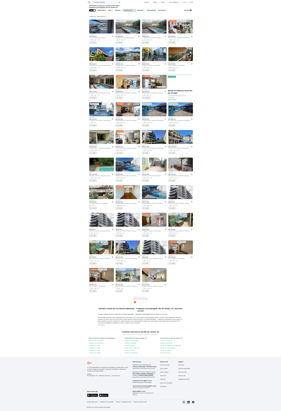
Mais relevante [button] (101, 16)
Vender (163, 2)
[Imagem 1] (101, 59)
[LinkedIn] (188, 402)
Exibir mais (101, 325)
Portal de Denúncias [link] (92, 402)
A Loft (184, 2)
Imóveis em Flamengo (166, 343)
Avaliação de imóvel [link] (183, 379)
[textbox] (106, 2)
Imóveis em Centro (129, 345)
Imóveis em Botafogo (130, 343)
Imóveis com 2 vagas (95, 353)
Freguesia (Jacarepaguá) (151, 334)
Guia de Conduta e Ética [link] (140, 402)
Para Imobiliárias (173, 2)
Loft (124, 334)
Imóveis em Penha (165, 353)
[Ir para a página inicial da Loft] (90, 2)
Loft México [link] (163, 386)
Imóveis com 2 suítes (95, 348)
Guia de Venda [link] (182, 372)
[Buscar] (119, 2)
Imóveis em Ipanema (166, 340)
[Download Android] (92, 395)
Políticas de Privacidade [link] (106, 402)
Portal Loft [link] (181, 365)
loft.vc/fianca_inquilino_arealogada (143, 373)
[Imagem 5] (158, 142)
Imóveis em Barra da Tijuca (132, 348)
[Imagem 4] (104, 142)
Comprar (146, 2)
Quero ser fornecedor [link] (166, 383)
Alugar (155, 2)
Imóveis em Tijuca (129, 350)
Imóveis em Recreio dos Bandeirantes (170, 345)
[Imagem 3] (103, 142)
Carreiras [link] (162, 379)
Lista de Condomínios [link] (184, 368)
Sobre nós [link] (163, 375)
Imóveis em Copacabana (131, 340)
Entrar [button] (191, 2)
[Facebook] (193, 402)
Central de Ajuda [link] (164, 365)
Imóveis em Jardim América (167, 348)
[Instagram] (184, 402)
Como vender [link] (164, 368)
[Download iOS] (103, 395)
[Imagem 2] (102, 59)
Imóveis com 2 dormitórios (96, 340)
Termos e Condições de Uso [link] (123, 402)
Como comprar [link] (164, 372)
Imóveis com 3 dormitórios (96, 343)
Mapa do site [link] (181, 375)
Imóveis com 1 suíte (94, 345)
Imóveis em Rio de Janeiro (134, 334)
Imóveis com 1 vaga (94, 350)
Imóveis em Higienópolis (131, 353)
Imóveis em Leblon (165, 350)
